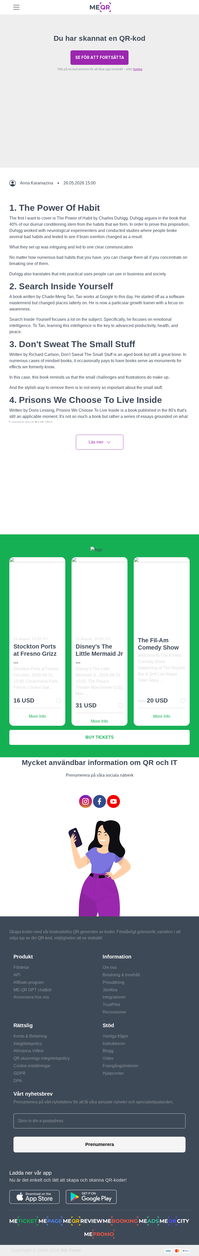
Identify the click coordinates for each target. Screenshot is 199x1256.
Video (108, 1058)
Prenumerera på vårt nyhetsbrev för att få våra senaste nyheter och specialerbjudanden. (93, 1102)
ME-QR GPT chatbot (32, 990)
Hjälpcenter (113, 1073)
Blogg (108, 1051)
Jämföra (110, 990)
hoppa (137, 69)
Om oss (110, 967)
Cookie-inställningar (32, 1066)
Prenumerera (99, 1144)
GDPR (19, 1073)
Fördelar (21, 967)
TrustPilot (111, 1004)
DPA (17, 1081)
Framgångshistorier (120, 1066)
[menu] (16, 7)
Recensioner (114, 1012)
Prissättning (113, 982)
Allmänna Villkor (28, 1051)
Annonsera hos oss (31, 997)
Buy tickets (100, 737)
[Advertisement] (99, 131)
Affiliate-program (28, 982)
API (16, 975)
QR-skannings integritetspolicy (41, 1058)
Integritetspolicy (27, 1043)
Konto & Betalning (30, 1036)
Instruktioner (114, 1043)
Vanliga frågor (115, 1036)
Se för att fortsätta (99, 57)
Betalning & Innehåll (121, 975)
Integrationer (114, 997)
